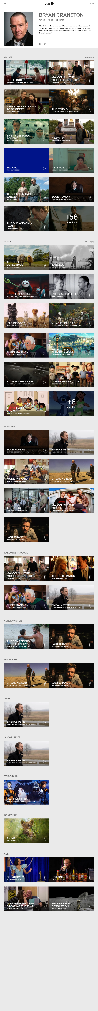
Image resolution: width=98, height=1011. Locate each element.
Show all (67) (89, 57)
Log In (91, 3)
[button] (5, 3)
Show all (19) (89, 242)
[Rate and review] (44, 81)
